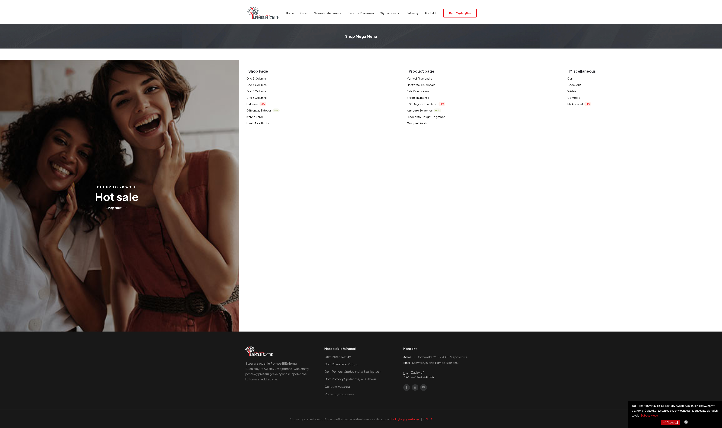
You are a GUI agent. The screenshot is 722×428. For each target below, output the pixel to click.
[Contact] (406, 374)
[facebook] (406, 387)
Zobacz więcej (649, 415)
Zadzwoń (417, 372)
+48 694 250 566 (422, 377)
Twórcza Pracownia (361, 13)
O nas (303, 13)
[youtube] (423, 387)
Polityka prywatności (405, 419)
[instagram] (415, 387)
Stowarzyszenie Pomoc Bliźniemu (435, 363)
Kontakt (430, 13)
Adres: (407, 357)
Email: (407, 363)
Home (290, 13)
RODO (427, 419)
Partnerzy (412, 13)
